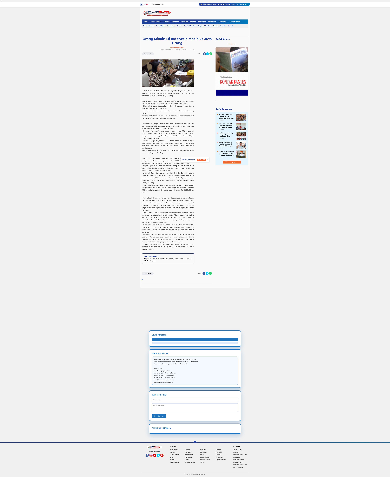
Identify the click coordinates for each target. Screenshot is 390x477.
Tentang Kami (237, 449)
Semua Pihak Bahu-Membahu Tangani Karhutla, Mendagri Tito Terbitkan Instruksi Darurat (225, 144)
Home (146, 4)
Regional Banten (204, 26)
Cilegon (167, 22)
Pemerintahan (148, 26)
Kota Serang (189, 454)
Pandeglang (188, 457)
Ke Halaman (232, 44)
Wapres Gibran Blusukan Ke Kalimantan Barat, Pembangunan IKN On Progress (168, 260)
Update (202, 160)
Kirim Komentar (158, 416)
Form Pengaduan (238, 467)
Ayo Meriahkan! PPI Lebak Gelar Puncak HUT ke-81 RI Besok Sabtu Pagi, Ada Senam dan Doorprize (226, 125)
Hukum (193, 22)
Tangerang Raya (190, 462)
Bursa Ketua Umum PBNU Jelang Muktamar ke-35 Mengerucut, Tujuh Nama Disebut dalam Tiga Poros (225, 4)
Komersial (222, 22)
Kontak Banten (234, 22)
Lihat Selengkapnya (231, 162)
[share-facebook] (204, 53)
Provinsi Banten (190, 26)
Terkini (230, 26)
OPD (171, 457)
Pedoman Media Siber (240, 454)
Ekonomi (175, 22)
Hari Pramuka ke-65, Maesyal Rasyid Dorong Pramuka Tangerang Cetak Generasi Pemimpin (226, 135)
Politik (179, 26)
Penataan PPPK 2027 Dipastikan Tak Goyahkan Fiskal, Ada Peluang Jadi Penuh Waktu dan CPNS (226, 116)
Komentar (149, 54)
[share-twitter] (207, 53)
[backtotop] (195, 443)
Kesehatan (212, 22)
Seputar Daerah (219, 26)
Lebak (202, 454)
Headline (184, 22)
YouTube (156, 458)
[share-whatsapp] (210, 53)
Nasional (218, 454)
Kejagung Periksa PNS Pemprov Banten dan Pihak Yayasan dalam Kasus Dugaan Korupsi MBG (226, 153)
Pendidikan (160, 26)
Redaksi (235, 452)
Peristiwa (170, 26)
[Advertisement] (61, 302)
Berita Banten (156, 22)
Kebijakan (202, 22)
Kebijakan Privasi (238, 459)
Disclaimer (236, 457)
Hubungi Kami (237, 462)
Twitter (159, 458)
